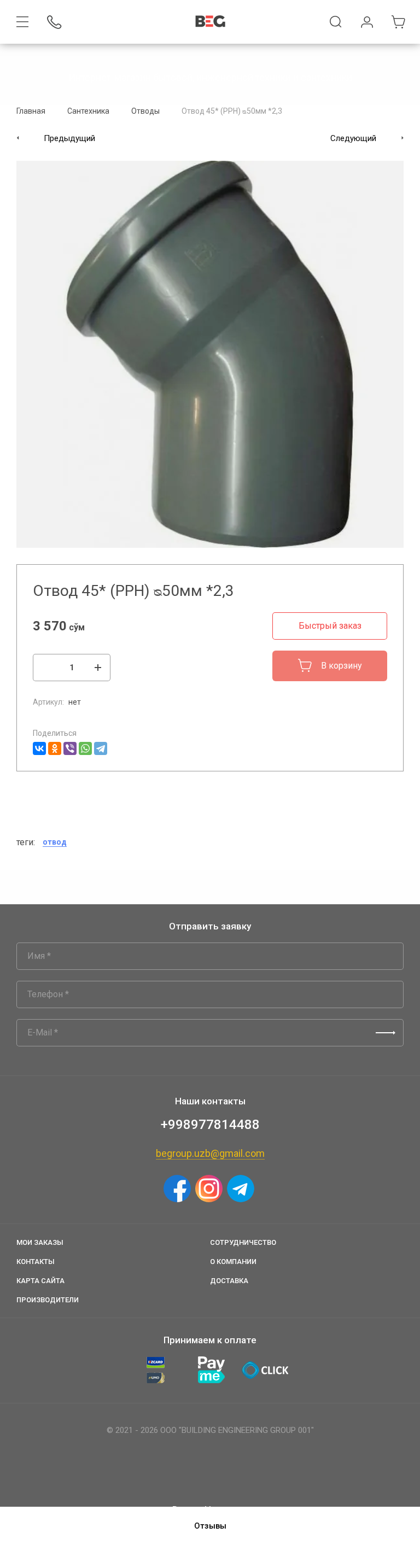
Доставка (229, 1281)
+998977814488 (210, 1124)
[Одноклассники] (54, 748)
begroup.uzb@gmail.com (210, 1153)
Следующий (353, 138)
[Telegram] (100, 748)
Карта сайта (40, 1281)
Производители (47, 1300)
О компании (233, 1261)
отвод (55, 842)
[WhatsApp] (85, 748)
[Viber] (70, 748)
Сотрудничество (243, 1242)
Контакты (35, 1261)
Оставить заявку (386, 1032)
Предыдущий (69, 138)
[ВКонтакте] (39, 748)
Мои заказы (39, 1242)
